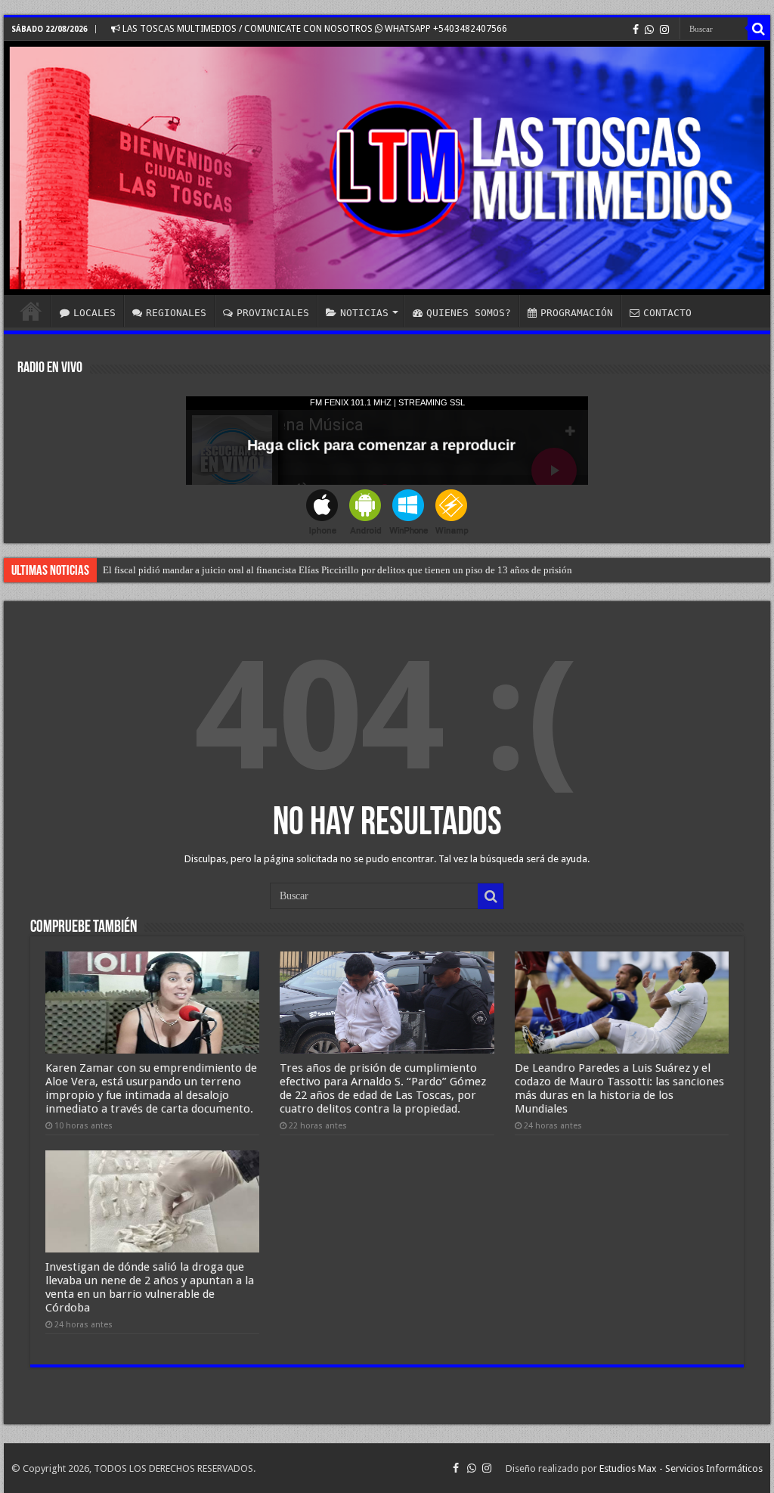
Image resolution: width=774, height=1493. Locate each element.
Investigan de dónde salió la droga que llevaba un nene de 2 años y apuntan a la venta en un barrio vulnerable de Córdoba (149, 1287)
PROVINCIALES (273, 312)
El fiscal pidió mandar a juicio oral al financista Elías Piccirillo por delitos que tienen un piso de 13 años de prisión (337, 570)
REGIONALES (176, 312)
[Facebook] (635, 29)
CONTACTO (667, 312)
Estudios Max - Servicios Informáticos (681, 1468)
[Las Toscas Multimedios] (387, 168)
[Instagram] (664, 29)
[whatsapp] (649, 29)
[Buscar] (759, 28)
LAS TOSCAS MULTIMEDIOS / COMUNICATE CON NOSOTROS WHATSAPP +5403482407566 (313, 28)
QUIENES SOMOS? (468, 312)
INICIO (31, 311)
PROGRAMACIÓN (576, 312)
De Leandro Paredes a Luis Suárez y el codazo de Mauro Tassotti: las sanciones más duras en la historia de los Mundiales (619, 1088)
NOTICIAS (364, 312)
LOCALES (94, 312)
